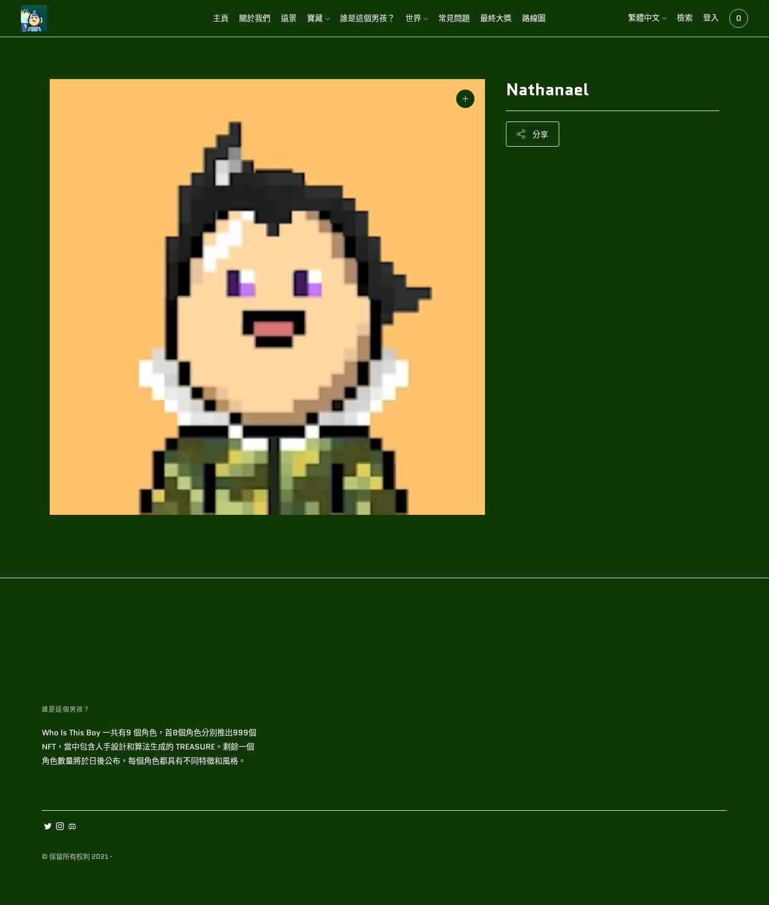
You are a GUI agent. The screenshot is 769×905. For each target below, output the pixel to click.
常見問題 (454, 18)
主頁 (221, 18)
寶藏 (315, 18)
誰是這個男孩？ (367, 18)
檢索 (685, 18)
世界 (413, 18)
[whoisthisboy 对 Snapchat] (72, 827)
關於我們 (254, 18)
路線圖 (534, 18)
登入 (711, 18)
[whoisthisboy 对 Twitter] (48, 827)
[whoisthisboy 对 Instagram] (60, 827)
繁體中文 (644, 18)
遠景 (289, 18)
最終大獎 (496, 18)
